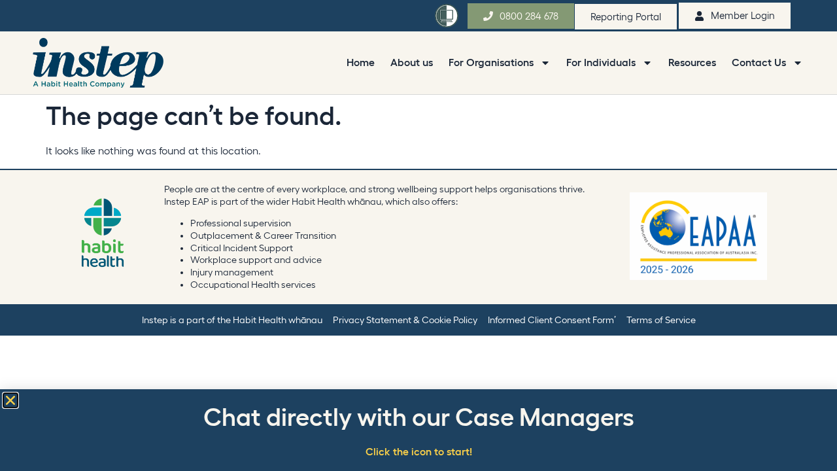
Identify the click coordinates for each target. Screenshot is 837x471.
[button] (10, 400)
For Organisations (491, 62)
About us (411, 62)
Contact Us (759, 62)
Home (361, 62)
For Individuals (601, 62)
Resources (692, 62)
